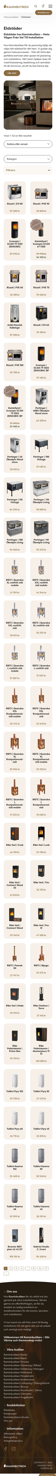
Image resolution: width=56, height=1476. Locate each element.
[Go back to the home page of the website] (17, 6)
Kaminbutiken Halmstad (18, 1372)
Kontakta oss (43, 12)
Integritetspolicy (13, 1440)
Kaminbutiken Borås (15, 1354)
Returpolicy (10, 1437)
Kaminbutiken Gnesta (16, 1361)
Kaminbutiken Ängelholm (18, 1397)
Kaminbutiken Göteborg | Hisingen (24, 1368)
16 (40, 1268)
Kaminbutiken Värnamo (17, 1393)
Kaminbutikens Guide (16, 1417)
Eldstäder (9, 1410)
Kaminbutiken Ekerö (15, 1358)
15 (34, 1268)
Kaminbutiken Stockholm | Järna (23, 1390)
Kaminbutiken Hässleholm (19, 1375)
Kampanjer (10, 1413)
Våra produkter (11, 17)
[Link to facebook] (5, 1449)
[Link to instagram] (13, 1449)
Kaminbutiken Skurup (16, 1386)
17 (46, 1268)
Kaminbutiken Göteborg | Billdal (22, 1365)
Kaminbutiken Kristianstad (19, 1379)
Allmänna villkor (13, 1433)
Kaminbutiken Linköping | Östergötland (26, 1383)
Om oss (8, 1420)
